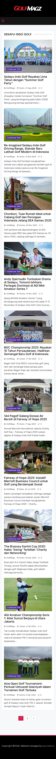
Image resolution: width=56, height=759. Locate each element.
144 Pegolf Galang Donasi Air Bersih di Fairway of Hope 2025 (25, 417)
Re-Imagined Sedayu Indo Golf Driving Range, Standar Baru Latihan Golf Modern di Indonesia (26, 149)
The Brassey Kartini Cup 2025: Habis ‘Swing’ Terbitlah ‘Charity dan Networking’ (25, 550)
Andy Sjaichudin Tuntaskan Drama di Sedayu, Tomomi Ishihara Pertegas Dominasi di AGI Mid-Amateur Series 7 (27, 284)
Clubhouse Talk (14, 69)
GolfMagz (10, 88)
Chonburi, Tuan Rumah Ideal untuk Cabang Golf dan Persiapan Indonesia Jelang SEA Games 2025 (28, 217)
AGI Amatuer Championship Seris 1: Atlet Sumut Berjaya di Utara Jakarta (26, 618)
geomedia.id (48, 746)
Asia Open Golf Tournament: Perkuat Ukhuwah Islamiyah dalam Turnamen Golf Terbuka (27, 687)
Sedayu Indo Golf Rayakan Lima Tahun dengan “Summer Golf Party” (25, 80)
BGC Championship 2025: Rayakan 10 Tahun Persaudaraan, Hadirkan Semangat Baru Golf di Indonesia (28, 351)
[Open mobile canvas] (3, 20)
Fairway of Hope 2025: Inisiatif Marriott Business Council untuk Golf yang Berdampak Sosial (26, 481)
